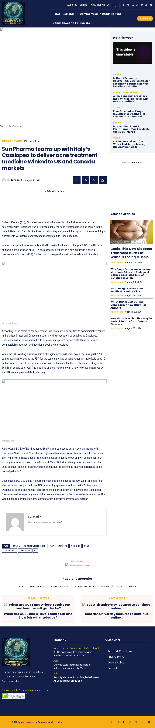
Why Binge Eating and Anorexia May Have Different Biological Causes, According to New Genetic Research (130, 273)
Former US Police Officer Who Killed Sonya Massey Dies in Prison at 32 (129, 144)
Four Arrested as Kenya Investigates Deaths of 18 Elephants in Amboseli (129, 114)
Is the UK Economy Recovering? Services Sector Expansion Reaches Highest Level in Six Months (131, 82)
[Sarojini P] (4, 180)
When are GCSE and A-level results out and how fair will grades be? (38, 615)
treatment (25, 551)
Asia (55, 660)
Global (116, 138)
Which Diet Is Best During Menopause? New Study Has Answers (128, 304)
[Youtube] (151, 5)
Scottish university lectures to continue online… (117, 615)
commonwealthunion (35, 546)
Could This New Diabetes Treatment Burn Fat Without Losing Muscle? (131, 253)
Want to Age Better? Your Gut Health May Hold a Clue (129, 290)
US (35, 551)
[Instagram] (128, 5)
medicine (75, 546)
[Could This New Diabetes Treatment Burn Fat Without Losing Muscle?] (131, 232)
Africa (116, 108)
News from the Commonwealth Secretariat (76, 648)
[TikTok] (137, 5)
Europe (117, 75)
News (86, 546)
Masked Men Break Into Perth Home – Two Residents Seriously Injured (131, 129)
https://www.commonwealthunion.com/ (44, 522)
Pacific (117, 123)
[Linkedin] (132, 5)
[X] (142, 5)
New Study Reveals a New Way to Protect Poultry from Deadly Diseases (131, 321)
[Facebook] (123, 5)
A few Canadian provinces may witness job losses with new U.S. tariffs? (131, 98)
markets (62, 546)
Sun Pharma (10, 551)
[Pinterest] (94, 180)
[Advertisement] (71, 201)
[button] (114, 5)
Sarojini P (16, 180)
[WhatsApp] (146, 5)
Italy (52, 546)
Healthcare (12, 141)
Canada (16, 546)
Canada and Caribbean (126, 92)
